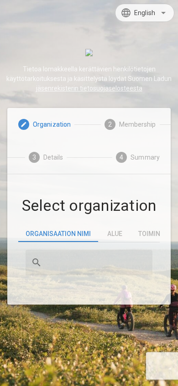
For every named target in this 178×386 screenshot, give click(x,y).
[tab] (58, 233)
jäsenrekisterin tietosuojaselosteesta (89, 88)
